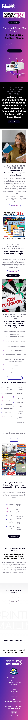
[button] (14, 22)
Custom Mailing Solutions (14, 677)
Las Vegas (14, 684)
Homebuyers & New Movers (14, 680)
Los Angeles (14, 687)
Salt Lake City (14, 691)
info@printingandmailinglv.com (14, 701)
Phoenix (14, 689)
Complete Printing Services (14, 682)
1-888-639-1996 (14, 601)
